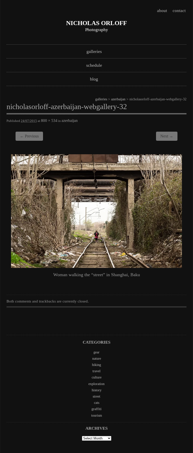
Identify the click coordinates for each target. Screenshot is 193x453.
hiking (96, 365)
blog (94, 79)
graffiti (96, 409)
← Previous (29, 136)
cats (96, 403)
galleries (94, 51)
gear (96, 352)
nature (96, 358)
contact (179, 10)
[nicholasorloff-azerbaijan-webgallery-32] (96, 266)
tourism (96, 415)
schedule (94, 65)
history (97, 390)
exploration (96, 384)
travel (96, 371)
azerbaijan (118, 99)
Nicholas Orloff (96, 23)
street (96, 396)
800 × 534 (49, 120)
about (162, 10)
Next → (166, 136)
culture (97, 377)
